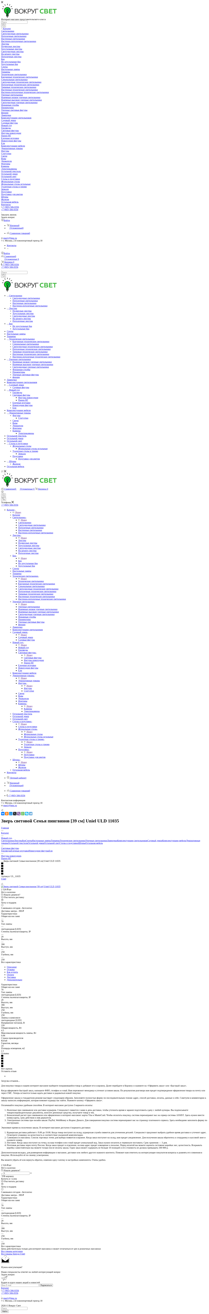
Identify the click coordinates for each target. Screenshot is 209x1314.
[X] (14, 813)
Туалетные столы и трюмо (36, 744)
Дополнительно (14, 980)
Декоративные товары (29, 680)
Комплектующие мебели (174, 840)
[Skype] (26, 813)
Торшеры (55, 840)
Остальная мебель (94, 843)
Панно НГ (6, 858)
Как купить (12, 972)
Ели (51, 851)
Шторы (21, 765)
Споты (29, 840)
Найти (4, 1311)
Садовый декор (25, 637)
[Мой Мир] (11, 813)
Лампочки (112, 840)
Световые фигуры (33, 658)
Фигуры (28, 688)
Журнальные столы (33, 734)
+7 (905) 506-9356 (10, 207)
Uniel (3, 879)
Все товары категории (12, 1251)
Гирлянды (6, 851)
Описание (12, 967)
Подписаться (46, 1285)
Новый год (23, 647)
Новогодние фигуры (39, 851)
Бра (20, 561)
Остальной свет (51, 843)
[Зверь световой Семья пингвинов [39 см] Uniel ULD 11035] (30, 886)
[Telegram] (30, 813)
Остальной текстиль (18, 843)
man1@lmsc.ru (10, 238)
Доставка (11, 977)
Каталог (16, 515)
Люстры (22, 540)
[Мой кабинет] (2, 492)
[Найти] (3, 25)
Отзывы (11, 969)
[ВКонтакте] (3, 813)
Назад (18, 512)
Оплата (10, 974)
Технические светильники (31, 581)
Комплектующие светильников (132, 840)
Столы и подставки (27, 726)
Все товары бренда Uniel (13, 1254)
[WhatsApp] (22, 813)
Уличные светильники (29, 607)
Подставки (29, 754)
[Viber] (18, 813)
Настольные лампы (41, 840)
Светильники (24, 522)
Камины (28, 709)
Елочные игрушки (20, 851)
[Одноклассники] (7, 813)
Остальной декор (36, 843)
